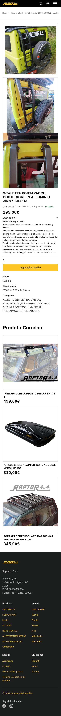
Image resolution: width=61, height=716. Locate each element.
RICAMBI (6, 625)
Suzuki (35, 614)
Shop (13, 13)
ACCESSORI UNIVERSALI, (28, 307)
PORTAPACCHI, (12, 303)
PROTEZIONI (8, 609)
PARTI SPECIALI (9, 630)
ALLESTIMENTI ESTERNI (14, 636)
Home (4, 13)
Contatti (6, 666)
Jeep (34, 630)
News (34, 666)
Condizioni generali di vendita (17, 693)
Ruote (5, 620)
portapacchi (37, 206)
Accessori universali (12, 641)
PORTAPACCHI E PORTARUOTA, (21, 311)
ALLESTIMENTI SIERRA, (17, 300)
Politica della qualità (12, 671)
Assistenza (7, 660)
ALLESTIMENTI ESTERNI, (35, 303)
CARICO (25, 206)
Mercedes (36, 641)
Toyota (35, 620)
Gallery (35, 671)
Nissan (35, 625)
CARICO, (36, 300)
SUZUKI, (8, 307)
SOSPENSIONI (9, 614)
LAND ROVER (38, 609)
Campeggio (8, 646)
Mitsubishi (37, 636)
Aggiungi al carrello (30, 267)
